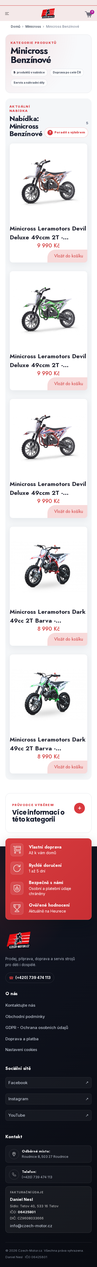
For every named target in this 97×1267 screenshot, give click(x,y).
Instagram (48, 1098)
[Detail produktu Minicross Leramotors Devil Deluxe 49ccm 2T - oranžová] (48, 183)
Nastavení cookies (21, 1050)
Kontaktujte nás (20, 1005)
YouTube (48, 1115)
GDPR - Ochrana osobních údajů (36, 1027)
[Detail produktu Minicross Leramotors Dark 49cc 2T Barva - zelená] (48, 694)
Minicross (33, 26)
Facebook (48, 1082)
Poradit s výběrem (67, 132)
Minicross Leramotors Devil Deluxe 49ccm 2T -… (48, 233)
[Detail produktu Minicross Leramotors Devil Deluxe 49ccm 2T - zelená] (48, 311)
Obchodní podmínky (25, 1016)
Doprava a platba (22, 1038)
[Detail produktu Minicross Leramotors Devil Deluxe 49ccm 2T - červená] (48, 438)
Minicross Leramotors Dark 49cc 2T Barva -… (48, 616)
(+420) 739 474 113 (30, 977)
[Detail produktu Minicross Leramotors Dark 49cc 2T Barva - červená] (48, 566)
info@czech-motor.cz (31, 1225)
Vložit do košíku (68, 256)
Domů (15, 26)
